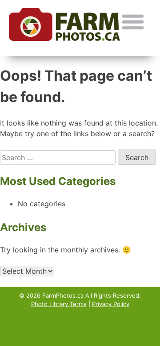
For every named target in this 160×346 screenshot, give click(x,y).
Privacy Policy (110, 303)
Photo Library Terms (59, 303)
